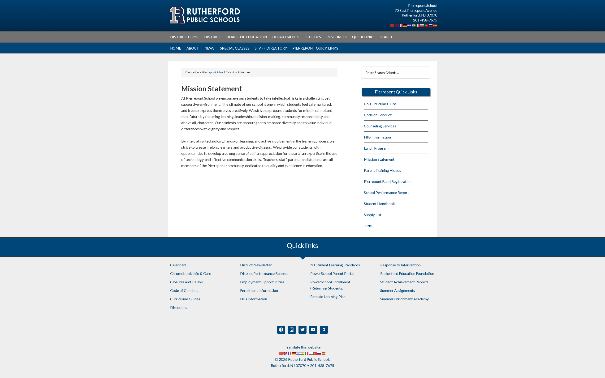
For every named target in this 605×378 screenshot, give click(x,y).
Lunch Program (376, 148)
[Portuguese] (426, 25)
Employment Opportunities (262, 282)
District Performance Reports (264, 273)
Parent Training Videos (382, 170)
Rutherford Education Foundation (407, 273)
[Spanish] (435, 25)
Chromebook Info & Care (190, 273)
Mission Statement (379, 159)
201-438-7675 (425, 20)
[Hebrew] (409, 25)
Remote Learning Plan (328, 296)
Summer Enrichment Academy (404, 299)
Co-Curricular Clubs (380, 103)
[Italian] (418, 25)
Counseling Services (380, 126)
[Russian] (431, 25)
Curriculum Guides (185, 299)
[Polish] (422, 25)
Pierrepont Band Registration (387, 181)
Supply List (372, 214)
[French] (401, 25)
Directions (178, 307)
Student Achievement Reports (404, 282)
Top (594, 367)
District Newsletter (256, 265)
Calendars (178, 265)
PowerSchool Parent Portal (332, 273)
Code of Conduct (378, 115)
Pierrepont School (204, 15)
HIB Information (377, 137)
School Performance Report (386, 192)
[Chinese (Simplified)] (392, 25)
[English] (397, 25)
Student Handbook (379, 203)
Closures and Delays (186, 282)
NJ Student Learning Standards (335, 265)
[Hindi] (414, 25)
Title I (369, 225)
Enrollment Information (259, 290)
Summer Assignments (397, 290)
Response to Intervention (400, 265)
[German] (405, 25)
